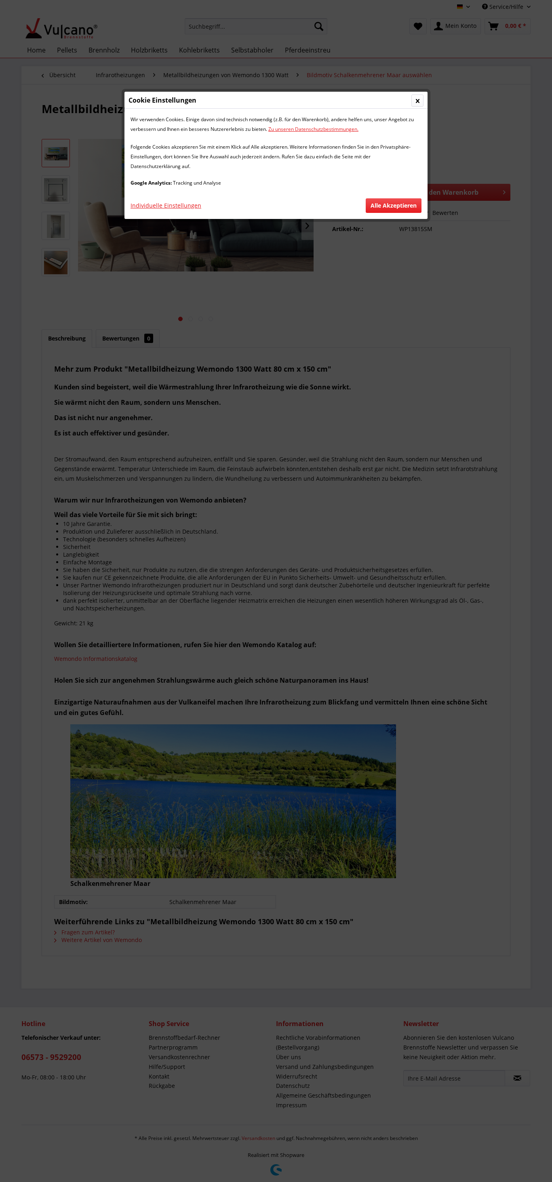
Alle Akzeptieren (394, 205)
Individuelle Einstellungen (166, 205)
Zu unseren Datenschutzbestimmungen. (313, 129)
